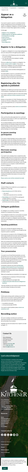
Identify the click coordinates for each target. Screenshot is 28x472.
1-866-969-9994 (9, 345)
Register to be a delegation (8, 32)
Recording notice (6, 42)
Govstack (7, 452)
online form (9, 62)
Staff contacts (5, 37)
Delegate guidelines (7, 39)
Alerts (2, 417)
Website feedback (5, 418)
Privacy (3, 424)
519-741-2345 (11, 343)
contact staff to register (11, 63)
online (6, 71)
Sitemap (3, 447)
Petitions (4, 40)
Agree (4, 468)
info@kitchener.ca (10, 346)
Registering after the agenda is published (12, 34)
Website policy (4, 423)
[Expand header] (26, 3)
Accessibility (4, 426)
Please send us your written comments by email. (12, 178)
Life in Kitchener (5, 421)
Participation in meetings (8, 35)
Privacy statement (5, 444)
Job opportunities (5, 420)
